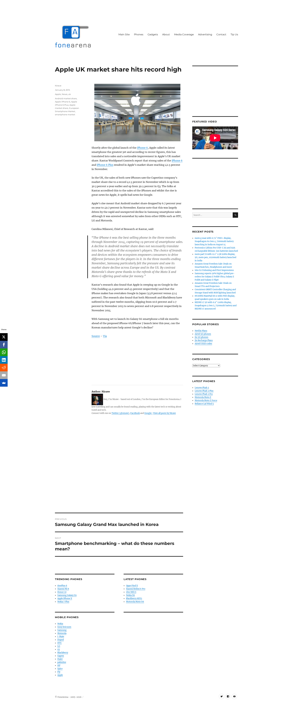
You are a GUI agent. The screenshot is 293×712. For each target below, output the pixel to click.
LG (58, 646)
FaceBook (135, 413)
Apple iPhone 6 (62, 101)
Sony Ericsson (64, 627)
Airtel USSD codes (203, 343)
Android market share (66, 98)
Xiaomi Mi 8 (63, 589)
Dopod (60, 639)
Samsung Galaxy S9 (67, 595)
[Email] (4, 375)
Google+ (148, 413)
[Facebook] (4, 344)
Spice (60, 668)
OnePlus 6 (62, 585)
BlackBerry (62, 652)
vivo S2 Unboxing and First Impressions (214, 270)
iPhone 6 (142, 147)
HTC (59, 643)
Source (96, 336)
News (64, 94)
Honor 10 (61, 592)
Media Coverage (184, 34)
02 (58, 649)
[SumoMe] (4, 383)
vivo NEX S (131, 592)
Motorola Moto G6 (135, 601)
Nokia (60, 623)
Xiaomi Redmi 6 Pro (135, 589)
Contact (221, 34)
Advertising (205, 34)
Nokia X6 (130, 595)
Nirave (58, 85)
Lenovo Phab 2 (202, 387)
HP (58, 665)
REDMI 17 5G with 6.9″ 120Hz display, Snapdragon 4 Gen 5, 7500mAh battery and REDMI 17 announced (216, 305)
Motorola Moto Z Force (206, 400)
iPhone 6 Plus (105, 164)
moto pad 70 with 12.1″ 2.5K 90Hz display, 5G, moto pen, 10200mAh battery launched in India (215, 257)
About (166, 34)
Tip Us (234, 34)
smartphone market (65, 114)
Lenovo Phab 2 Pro (204, 394)
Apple (58, 94)
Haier (60, 659)
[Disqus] (119, 470)
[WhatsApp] (4, 352)
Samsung (62, 630)
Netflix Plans (201, 330)
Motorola (61, 633)
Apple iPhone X (64, 598)
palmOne (61, 662)
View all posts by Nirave (164, 413)
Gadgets (153, 34)
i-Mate (60, 636)
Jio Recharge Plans (204, 340)
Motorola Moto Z (203, 397)
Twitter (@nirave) (120, 413)
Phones (138, 34)
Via (105, 336)
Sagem (60, 656)
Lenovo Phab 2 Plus (204, 391)
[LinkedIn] (4, 360)
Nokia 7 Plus (63, 601)
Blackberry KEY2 (134, 598)
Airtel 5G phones (203, 334)
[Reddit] (4, 367)
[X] (4, 337)
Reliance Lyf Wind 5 (204, 403)
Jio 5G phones (201, 337)
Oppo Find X (132, 585)
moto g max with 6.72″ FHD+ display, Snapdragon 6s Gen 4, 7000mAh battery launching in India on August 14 (214, 241)
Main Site (124, 34)
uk (69, 94)
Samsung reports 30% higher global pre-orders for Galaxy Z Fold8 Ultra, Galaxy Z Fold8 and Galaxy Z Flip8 (215, 276)
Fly (58, 672)
